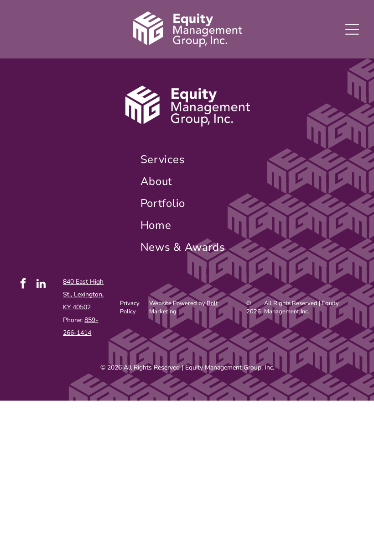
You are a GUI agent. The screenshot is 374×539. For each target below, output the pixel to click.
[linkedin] (41, 284)
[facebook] (23, 284)
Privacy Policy (130, 307)
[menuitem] (187, 159)
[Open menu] (352, 29)
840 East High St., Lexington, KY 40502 (83, 294)
